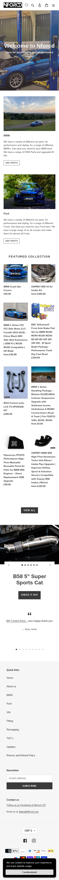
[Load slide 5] (34, 565)
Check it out (29, 595)
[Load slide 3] (28, 565)
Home (10, 677)
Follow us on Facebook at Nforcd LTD (26, 805)
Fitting (10, 720)
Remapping (13, 729)
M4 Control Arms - (17, 621)
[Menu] (53, 5)
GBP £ (28, 830)
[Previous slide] (8, 565)
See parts (11, 163)
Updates (11, 746)
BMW (10, 695)
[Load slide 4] (31, 565)
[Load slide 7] (36, 649)
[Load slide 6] (37, 565)
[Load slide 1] (22, 565)
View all (29, 510)
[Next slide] (50, 565)
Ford (9, 703)
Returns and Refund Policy (21, 755)
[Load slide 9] (42, 649)
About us (11, 686)
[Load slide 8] (39, 649)
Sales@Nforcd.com (29, 811)
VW (8, 712)
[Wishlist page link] (26, 5)
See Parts (11, 241)
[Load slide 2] (25, 565)
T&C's (10, 738)
